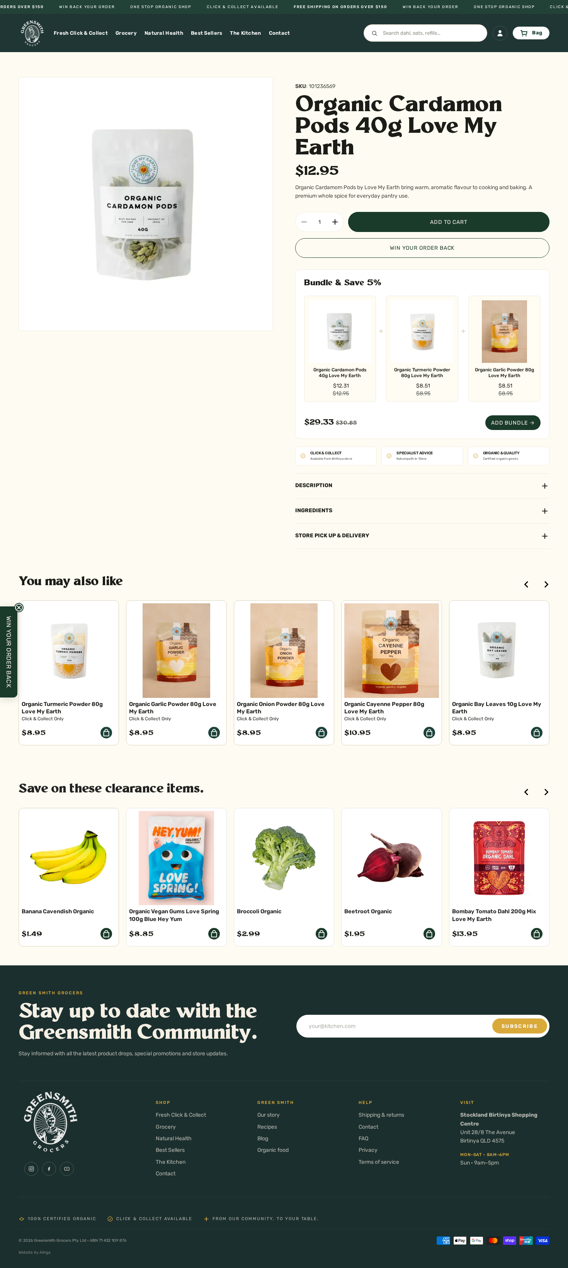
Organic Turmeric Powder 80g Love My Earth (422, 372)
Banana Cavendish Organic (58, 911)
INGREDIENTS (313, 510)
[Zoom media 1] (146, 204)
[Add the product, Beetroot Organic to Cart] (429, 934)
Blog (262, 1138)
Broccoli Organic (259, 911)
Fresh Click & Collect (181, 1115)
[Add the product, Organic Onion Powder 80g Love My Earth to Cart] (321, 732)
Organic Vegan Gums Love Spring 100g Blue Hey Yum (174, 915)
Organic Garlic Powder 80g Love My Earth (504, 372)
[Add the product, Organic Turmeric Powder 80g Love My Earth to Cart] (106, 732)
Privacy (368, 1150)
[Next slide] (545, 584)
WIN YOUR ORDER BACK (422, 248)
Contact (165, 1173)
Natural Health (174, 1138)
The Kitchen (170, 1162)
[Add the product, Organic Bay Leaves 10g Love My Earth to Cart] (536, 732)
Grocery (166, 1127)
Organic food (273, 1150)
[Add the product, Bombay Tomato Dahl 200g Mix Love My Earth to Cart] (536, 934)
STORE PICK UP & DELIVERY (332, 535)
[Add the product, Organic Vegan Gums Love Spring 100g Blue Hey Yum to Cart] (214, 934)
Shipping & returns (381, 1115)
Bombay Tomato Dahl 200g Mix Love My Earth (494, 915)
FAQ (363, 1138)
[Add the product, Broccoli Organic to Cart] (321, 934)
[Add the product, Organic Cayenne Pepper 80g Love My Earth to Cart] (429, 732)
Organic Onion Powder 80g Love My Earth (281, 708)
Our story (268, 1115)
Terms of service (379, 1162)
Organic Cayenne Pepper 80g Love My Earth (384, 708)
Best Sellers (170, 1150)
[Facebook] (49, 1169)
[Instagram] (31, 1169)
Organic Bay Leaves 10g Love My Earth (496, 708)
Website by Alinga (35, 1252)
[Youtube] (67, 1169)
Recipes (267, 1127)
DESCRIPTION (313, 485)
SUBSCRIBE (520, 1026)
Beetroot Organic (368, 911)
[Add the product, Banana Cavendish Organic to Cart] (106, 934)
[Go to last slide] (526, 584)
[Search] (425, 33)
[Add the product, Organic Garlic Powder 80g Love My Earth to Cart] (214, 732)
